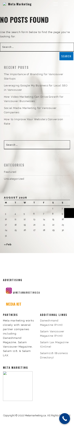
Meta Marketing (20, 4)
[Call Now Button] (64, 418)
